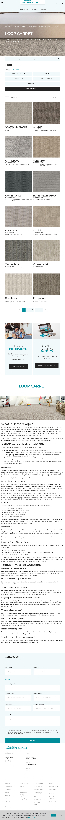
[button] (56, 3)
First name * (8, 667)
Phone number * (9, 693)
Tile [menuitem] (6, 798)
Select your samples (45, 365)
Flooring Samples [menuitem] (22, 787)
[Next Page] (45, 310)
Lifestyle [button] (17, 78)
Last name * (36, 667)
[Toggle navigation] (2, 3)
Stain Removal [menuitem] (38, 783)
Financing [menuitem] (8, 807)
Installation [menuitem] (37, 799)
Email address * (37, 693)
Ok (53, 815)
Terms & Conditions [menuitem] (52, 797)
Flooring (16, 26)
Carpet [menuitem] (7, 792)
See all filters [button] (31, 89)
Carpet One (8, 26)
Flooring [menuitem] (7, 783)
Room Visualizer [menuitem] (24, 783)
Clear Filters (16, 69)
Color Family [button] (45, 78)
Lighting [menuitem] (7, 801)
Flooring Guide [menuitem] (38, 789)
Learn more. (32, 817)
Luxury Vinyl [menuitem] (8, 786)
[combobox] (31, 59)
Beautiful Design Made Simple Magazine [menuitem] (23, 793)
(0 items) (62, 3)
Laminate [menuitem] (7, 795)
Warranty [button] (31, 84)
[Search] (58, 59)
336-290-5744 (44, 9)
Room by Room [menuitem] (53, 786)
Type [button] (45, 73)
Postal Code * (8, 704)
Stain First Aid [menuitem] (38, 786)
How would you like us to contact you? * (16, 683)
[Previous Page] (19, 310)
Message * (8, 714)
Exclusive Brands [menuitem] (37, 803)
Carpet (23, 26)
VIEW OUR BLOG (16, 366)
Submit (32, 740)
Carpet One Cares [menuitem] (52, 790)
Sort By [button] (53, 97)
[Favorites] (59, 3)
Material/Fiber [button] (17, 73)
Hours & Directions (10, 762)
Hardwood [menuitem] (8, 789)
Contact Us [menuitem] (52, 794)
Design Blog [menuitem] (23, 799)
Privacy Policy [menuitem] (53, 801)
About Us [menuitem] (51, 783)
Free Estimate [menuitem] (9, 804)
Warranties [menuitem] (37, 797)
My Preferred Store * (39, 704)
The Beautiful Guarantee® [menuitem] (38, 793)
